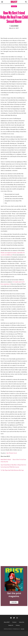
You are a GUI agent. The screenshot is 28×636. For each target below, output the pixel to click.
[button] (2, 2)
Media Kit (10, 625)
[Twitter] (14, 618)
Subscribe (21, 622)
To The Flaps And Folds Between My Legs (12, 470)
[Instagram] (17, 618)
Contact (14, 622)
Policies (18, 625)
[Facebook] (11, 618)
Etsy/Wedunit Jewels (11, 453)
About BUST (7, 622)
